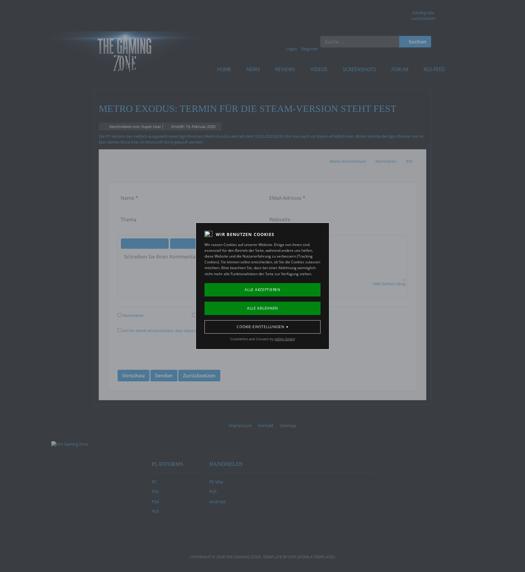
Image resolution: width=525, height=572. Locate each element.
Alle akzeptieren (262, 289)
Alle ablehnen (262, 308)
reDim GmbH (285, 339)
